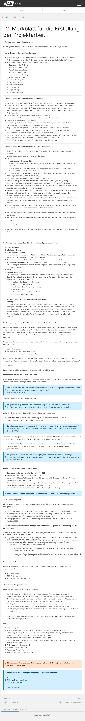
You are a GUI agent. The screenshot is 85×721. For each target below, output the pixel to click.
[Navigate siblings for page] (19, 17)
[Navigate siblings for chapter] (11, 17)
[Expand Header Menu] (79, 4)
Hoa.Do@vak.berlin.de (19, 680)
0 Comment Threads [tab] (10, 709)
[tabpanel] (42, 715)
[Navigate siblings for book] (3, 17)
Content (64, 10)
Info (21, 10)
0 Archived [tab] (24, 709)
